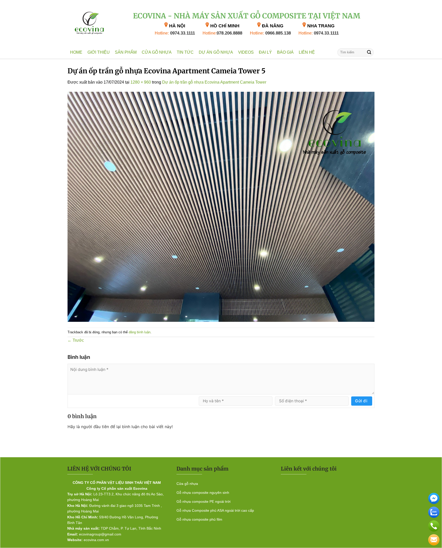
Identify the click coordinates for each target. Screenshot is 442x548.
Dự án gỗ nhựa (216, 52)
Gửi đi (361, 400)
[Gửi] (369, 52)
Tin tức (185, 52)
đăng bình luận (139, 332)
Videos (246, 52)
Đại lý (265, 52)
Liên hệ (307, 52)
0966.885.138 (270, 33)
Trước (76, 340)
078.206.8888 (222, 33)
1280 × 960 (140, 82)
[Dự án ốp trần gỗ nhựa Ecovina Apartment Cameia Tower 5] (221, 206)
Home (76, 52)
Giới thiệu (98, 52)
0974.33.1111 (175, 33)
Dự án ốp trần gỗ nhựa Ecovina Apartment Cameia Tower (214, 82)
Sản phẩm (126, 52)
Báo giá (285, 52)
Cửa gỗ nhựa (157, 52)
